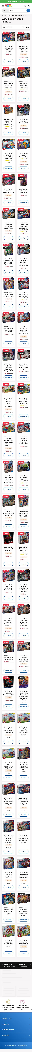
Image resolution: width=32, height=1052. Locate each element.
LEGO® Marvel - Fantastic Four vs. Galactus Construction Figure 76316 (23, 513)
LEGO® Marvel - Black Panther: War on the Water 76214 (8, 84)
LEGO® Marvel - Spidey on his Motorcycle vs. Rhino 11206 (8, 729)
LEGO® (9, 15)
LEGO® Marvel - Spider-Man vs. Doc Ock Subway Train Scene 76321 (8, 622)
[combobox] (20, 10)
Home (4, 15)
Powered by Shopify (22, 1045)
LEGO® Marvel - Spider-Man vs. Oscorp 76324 (8, 657)
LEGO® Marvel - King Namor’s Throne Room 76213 (23, 49)
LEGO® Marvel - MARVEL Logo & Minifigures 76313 (23, 366)
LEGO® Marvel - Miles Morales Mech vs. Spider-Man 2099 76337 (8, 838)
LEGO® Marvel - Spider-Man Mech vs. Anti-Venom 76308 (23, 295)
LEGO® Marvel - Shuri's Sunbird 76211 (23, 121)
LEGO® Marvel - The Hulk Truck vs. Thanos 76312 (23, 478)
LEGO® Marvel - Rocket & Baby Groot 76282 (23, 190)
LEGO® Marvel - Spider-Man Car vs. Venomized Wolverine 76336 (23, 801)
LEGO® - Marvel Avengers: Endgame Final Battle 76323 (23, 910)
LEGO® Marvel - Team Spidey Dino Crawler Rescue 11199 (23, 400)
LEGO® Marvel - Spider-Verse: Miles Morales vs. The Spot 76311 (8, 367)
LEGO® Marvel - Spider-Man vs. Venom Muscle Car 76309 (8, 329)
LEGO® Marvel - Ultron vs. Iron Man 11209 (8, 942)
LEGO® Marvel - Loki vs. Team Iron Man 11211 (23, 942)
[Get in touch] (25, 6)
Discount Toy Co (13, 1045)
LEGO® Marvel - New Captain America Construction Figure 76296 (8, 479)
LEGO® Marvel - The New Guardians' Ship (8, 190)
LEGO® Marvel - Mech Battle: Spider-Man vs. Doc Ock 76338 (23, 837)
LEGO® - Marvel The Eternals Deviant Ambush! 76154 (8, 122)
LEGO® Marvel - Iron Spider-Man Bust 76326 (8, 693)
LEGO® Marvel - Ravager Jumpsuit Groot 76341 (8, 875)
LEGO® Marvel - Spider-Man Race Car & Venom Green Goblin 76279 (23, 226)
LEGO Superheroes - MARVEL (19, 15)
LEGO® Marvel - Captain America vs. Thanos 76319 (8, 587)
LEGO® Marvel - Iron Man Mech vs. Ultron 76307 (8, 294)
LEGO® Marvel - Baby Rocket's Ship (23, 155)
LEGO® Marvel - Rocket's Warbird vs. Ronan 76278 (8, 225)
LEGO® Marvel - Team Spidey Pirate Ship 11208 (8, 765)
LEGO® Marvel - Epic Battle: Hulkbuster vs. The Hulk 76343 (23, 875)
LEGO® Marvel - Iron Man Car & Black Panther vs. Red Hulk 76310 (23, 330)
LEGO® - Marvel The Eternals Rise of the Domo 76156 (23, 84)
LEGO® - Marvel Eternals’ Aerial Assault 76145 (8, 909)
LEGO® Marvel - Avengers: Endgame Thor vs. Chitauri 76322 (23, 622)
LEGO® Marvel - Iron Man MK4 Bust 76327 (8, 548)
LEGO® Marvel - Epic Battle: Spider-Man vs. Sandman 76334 (23, 766)
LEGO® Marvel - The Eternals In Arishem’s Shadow (8, 49)
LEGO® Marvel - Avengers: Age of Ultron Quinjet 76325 (23, 658)
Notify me (9, 168)
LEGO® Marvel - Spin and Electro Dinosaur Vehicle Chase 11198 (8, 402)
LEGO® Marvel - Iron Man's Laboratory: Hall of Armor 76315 (8, 512)
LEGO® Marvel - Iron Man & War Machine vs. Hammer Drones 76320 (23, 588)
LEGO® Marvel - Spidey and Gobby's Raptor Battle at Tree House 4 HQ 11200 (8, 441)
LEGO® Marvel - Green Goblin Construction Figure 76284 (8, 261)
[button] (2, 6)
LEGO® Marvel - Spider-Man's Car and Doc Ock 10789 (8, 156)
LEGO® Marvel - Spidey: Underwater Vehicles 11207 (23, 729)
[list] (16, 965)
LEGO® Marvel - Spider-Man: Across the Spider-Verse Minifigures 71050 (23, 696)
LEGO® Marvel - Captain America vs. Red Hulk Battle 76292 (23, 440)
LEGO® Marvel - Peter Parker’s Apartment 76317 (23, 549)
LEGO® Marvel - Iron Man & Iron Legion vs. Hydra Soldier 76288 (23, 262)
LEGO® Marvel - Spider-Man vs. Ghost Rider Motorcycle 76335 (8, 801)
